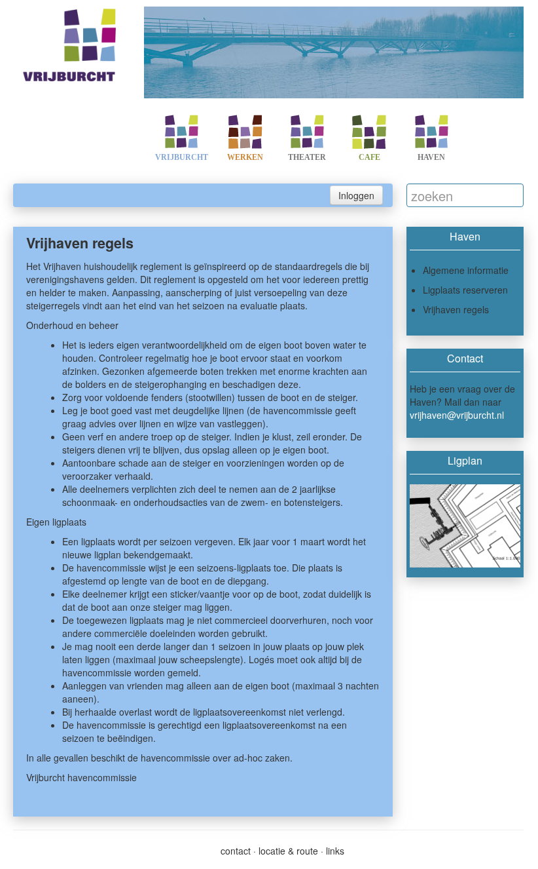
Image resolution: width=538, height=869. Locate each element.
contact (236, 850)
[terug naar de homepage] (71, 42)
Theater (307, 157)
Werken (245, 157)
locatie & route (288, 850)
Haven (431, 157)
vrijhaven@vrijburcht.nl (457, 414)
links (335, 850)
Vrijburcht (181, 157)
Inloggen (356, 195)
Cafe (369, 157)
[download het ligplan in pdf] (465, 526)
